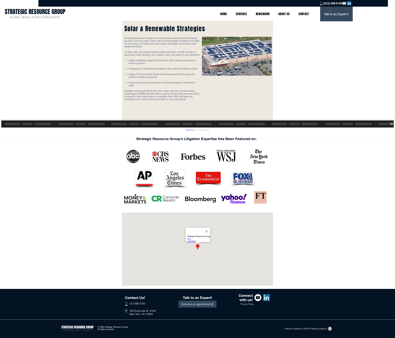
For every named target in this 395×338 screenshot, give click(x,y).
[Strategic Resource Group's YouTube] (257, 297)
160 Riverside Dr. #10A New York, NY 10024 (142, 312)
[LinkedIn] (349, 3)
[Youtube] (344, 3)
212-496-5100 (137, 303)
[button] (241, 14)
